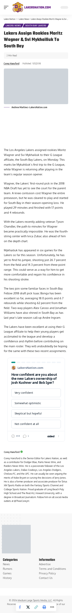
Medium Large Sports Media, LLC (35, 600)
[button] (7, 7)
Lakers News (13, 25)
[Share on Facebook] (20, 607)
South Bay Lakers (35, 25)
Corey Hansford (11, 63)
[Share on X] (28, 607)
